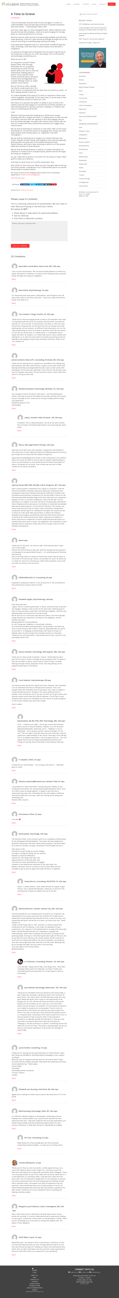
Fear (80, 120)
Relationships (83, 157)
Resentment (83, 160)
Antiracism (82, 76)
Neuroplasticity (84, 146)
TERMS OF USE (40, 1291)
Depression (82, 109)
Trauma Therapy (84, 179)
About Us (34, 1275)
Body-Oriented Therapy (86, 87)
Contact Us (34, 1279)
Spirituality (82, 171)
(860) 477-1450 (83, 196)
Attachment (82, 83)
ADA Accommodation (34, 1288)
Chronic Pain (83, 98)
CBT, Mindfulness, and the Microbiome (91, 24)
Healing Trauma (84, 131)
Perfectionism (83, 149)
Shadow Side (83, 164)
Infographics (83, 135)
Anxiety (81, 80)
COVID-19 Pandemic (27, 190)
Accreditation (34, 1286)
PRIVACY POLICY (33, 1291)
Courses (35, 1281)
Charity (81, 94)
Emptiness (82, 113)
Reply (14, 279)
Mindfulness (83, 138)
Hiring (34, 1290)
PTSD (80, 153)
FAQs (34, 1277)
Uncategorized (83, 182)
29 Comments (15, 18)
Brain (80, 91)
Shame (81, 168)
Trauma (81, 175)
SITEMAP (28, 1291)
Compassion (83, 102)
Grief (80, 127)
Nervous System (84, 142)
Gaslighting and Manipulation (88, 124)
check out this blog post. (30, 175)
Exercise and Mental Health (87, 116)
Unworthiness (83, 186)
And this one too (17, 178)
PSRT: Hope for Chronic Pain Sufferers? (91, 39)
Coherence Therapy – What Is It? (89, 43)
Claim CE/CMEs (34, 1284)
